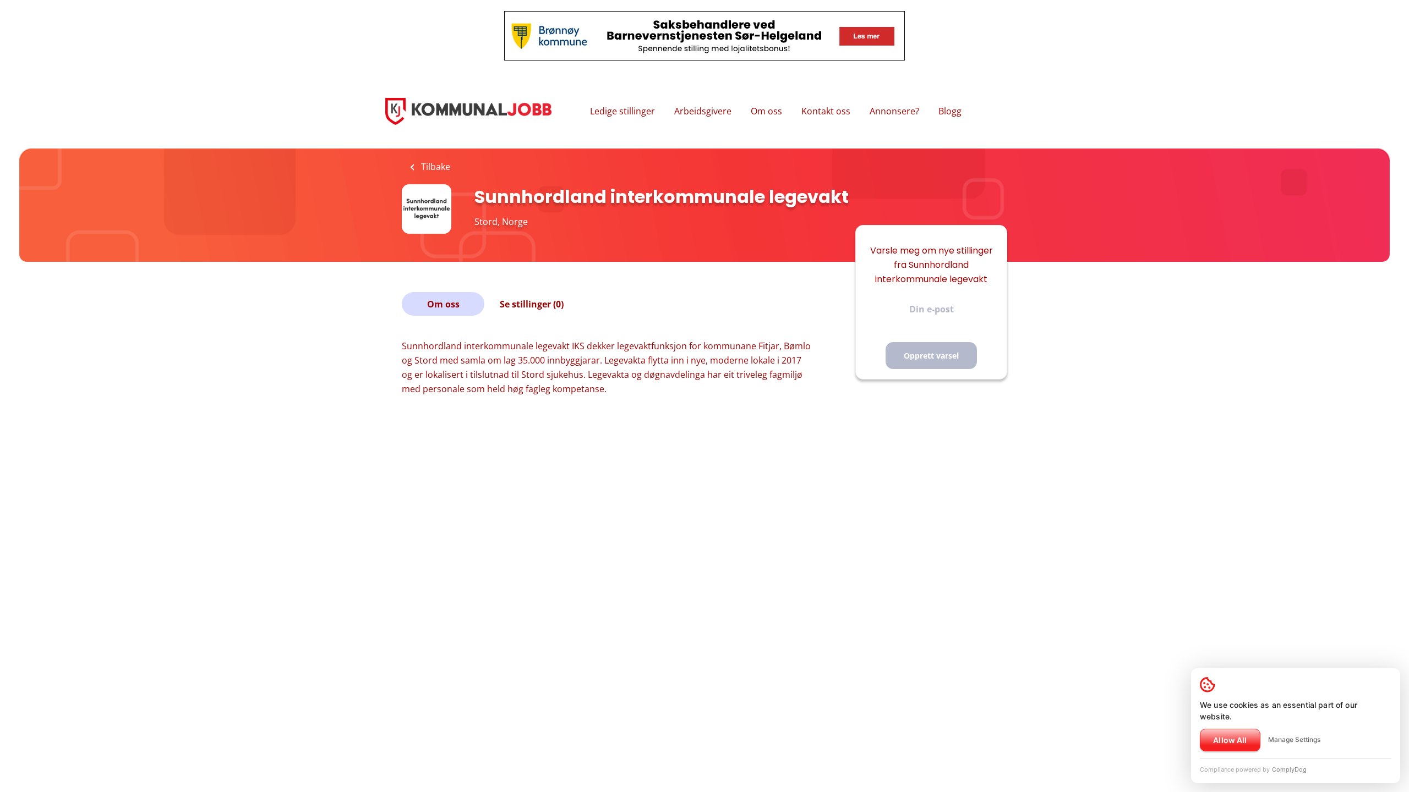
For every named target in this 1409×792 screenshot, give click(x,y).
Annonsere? (894, 111)
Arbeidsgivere (702, 111)
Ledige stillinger (622, 111)
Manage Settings (1294, 739)
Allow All (1230, 740)
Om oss (766, 111)
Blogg (950, 111)
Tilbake (434, 167)
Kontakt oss (825, 111)
